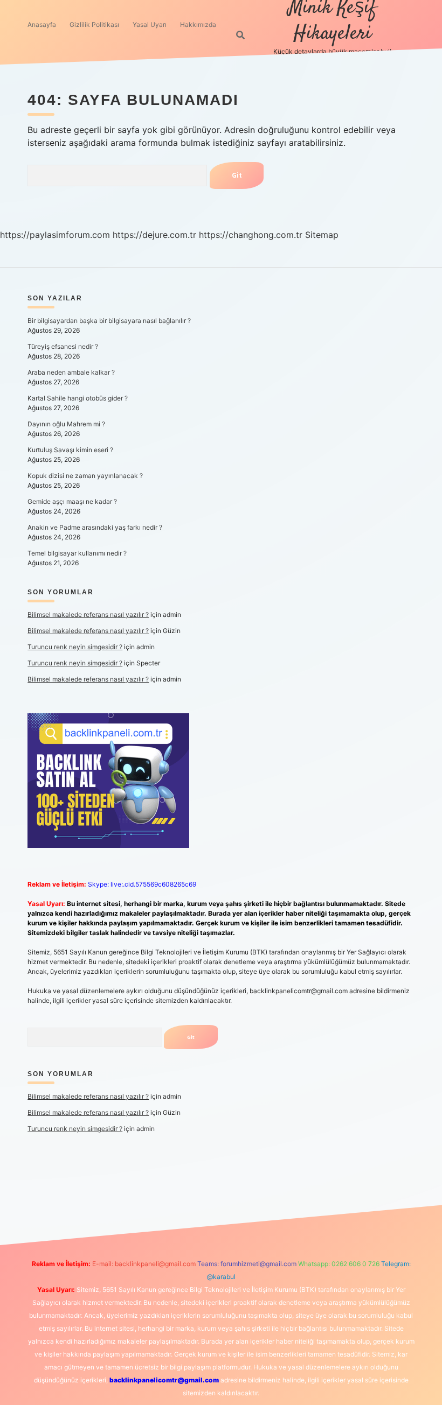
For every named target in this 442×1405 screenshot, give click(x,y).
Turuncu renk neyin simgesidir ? (74, 647)
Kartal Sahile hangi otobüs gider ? (77, 398)
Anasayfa (41, 24)
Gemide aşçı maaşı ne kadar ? (72, 501)
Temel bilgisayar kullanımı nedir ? (77, 553)
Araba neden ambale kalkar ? (71, 372)
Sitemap (322, 234)
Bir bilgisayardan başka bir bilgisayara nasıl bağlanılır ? (109, 321)
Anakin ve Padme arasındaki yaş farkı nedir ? (94, 527)
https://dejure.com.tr (154, 234)
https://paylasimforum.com (55, 234)
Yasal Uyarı (150, 24)
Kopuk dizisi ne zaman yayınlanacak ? (85, 476)
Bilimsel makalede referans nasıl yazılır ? (88, 614)
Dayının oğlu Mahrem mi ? (66, 424)
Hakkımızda (198, 24)
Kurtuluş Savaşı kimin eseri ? (70, 450)
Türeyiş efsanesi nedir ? (62, 346)
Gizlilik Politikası (94, 24)
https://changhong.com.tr (250, 234)
